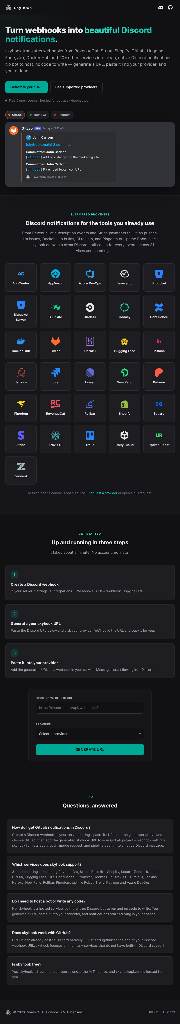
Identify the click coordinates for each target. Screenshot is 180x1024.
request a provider (103, 493)
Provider (43, 724)
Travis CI (39, 114)
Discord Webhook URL (54, 698)
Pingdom (64, 114)
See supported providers (76, 87)
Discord (169, 1012)
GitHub (153, 1012)
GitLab (17, 114)
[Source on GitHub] (170, 7)
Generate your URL (26, 87)
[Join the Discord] (160, 7)
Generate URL (90, 749)
